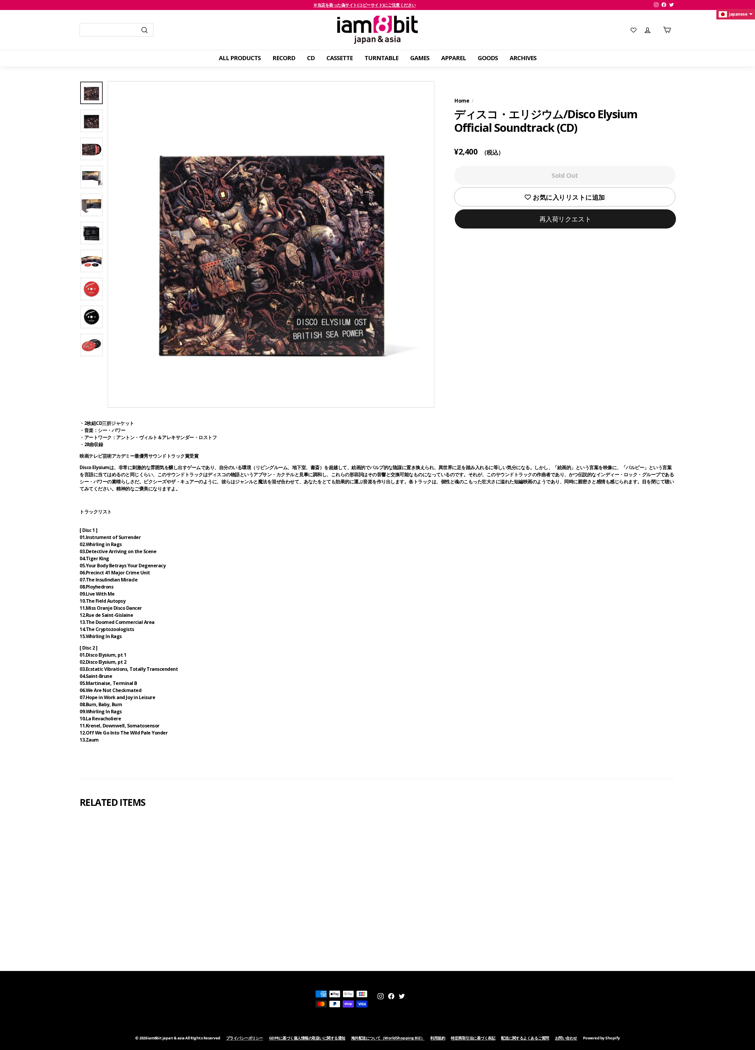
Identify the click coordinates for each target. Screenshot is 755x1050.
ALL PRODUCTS (240, 58)
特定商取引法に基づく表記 (473, 1038)
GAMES (419, 58)
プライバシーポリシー (244, 1038)
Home (461, 100)
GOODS (488, 58)
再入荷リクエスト (565, 218)
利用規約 (437, 1038)
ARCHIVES (523, 58)
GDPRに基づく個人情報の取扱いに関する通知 (307, 1038)
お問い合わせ (566, 1038)
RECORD (284, 58)
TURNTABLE (381, 58)
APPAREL (453, 58)
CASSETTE (339, 58)
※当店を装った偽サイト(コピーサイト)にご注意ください (364, 5)
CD (311, 58)
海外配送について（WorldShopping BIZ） (388, 1038)
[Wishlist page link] (633, 30)
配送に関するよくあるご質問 (525, 1038)
